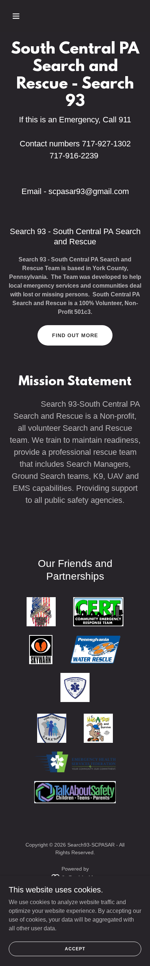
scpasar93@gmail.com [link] (88, 191)
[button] (24, 16)
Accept (75, 948)
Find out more (75, 335)
